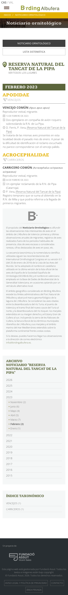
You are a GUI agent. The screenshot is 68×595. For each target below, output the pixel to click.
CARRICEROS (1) (15, 509)
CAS (4, 2)
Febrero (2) (17, 424)
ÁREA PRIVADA (34, 589)
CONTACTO (57, 583)
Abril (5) (14, 415)
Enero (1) (15, 428)
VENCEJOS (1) (13, 503)
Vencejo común (26, 107)
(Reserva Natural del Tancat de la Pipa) (38, 191)
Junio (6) (14, 406)
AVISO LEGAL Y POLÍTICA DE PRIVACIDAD (26, 583)
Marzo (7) (15, 419)
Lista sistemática (34, 51)
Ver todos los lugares (22, 72)
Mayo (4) (15, 411)
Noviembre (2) (18, 402)
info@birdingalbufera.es (18, 342)
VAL (11, 2)
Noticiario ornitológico (34, 43)
